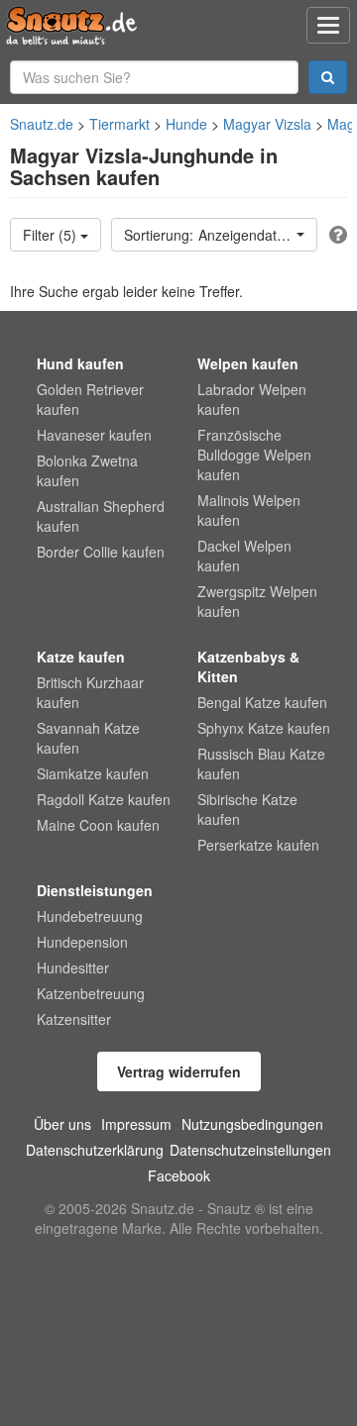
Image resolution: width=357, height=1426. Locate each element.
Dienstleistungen (95, 890)
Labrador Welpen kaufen (251, 399)
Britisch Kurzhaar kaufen (90, 692)
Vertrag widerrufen (179, 1071)
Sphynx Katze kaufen (263, 728)
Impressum (136, 1124)
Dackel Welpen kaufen (244, 555)
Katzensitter (74, 1019)
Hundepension (82, 942)
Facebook (179, 1175)
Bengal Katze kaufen (262, 702)
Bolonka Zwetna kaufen (87, 470)
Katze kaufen (81, 656)
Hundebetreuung (90, 916)
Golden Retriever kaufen (90, 399)
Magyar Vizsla (267, 124)
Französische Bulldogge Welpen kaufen (254, 454)
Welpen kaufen (247, 363)
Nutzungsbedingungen (252, 1124)
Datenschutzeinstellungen (250, 1150)
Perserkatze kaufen (258, 845)
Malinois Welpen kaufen (248, 510)
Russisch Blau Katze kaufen (261, 763)
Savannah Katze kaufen (88, 738)
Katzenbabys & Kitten (248, 666)
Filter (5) (51, 235)
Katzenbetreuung (91, 993)
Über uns (62, 1124)
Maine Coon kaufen (98, 825)
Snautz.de (41, 124)
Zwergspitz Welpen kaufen (257, 601)
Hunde (186, 124)
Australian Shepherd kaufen (101, 516)
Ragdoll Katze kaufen (104, 799)
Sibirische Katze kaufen (247, 809)
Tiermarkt (119, 124)
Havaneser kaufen (94, 435)
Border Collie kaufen (101, 551)
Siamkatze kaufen (93, 773)
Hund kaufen (80, 363)
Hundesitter (73, 967)
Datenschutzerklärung (95, 1150)
